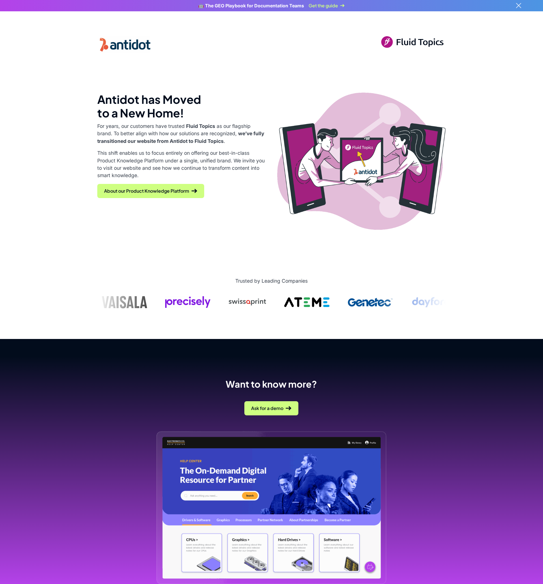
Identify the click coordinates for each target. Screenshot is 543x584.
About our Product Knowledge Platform (146, 191)
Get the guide (323, 5)
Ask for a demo (267, 408)
